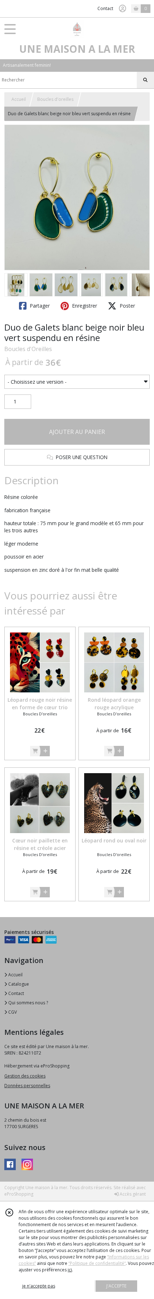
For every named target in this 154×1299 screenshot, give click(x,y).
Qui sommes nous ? (27, 1003)
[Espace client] (122, 8)
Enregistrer (84, 305)
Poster (126, 305)
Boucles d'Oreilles (28, 349)
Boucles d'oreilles (55, 99)
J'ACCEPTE (116, 1286)
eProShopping (18, 1194)
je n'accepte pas (38, 1286)
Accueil (18, 99)
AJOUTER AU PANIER (77, 432)
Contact (105, 8)
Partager (39, 305)
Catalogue (18, 984)
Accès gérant (132, 1194)
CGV (12, 1012)
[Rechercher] (145, 80)
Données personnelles (27, 1086)
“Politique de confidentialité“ (97, 1263)
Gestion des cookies (24, 1076)
